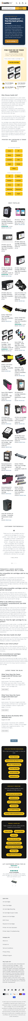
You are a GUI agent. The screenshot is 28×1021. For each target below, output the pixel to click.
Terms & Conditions (8, 948)
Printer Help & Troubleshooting (11, 931)
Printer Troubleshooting (14, 764)
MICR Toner (6, 920)
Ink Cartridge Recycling (9, 909)
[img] (14, 866)
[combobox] (8, 8)
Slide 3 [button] (14, 563)
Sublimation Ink (14, 776)
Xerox (9, 184)
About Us (5, 940)
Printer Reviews (14, 757)
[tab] (12, 563)
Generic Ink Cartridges (9, 916)
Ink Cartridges (6, 901)
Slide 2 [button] (13, 563)
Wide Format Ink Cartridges (14, 794)
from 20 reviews (13, 867)
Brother (18, 155)
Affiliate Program (7, 955)
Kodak (18, 164)
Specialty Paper (19, 831)
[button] (13, 885)
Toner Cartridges (7, 905)
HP (18, 150)
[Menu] (25, 3)
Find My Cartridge (21, 8)
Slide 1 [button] (12, 563)
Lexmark (9, 159)
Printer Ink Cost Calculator (10, 927)
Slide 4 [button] (16, 563)
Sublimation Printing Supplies (14, 847)
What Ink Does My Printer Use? (14, 760)
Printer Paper (8, 831)
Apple (9, 164)
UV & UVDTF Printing (14, 809)
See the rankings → (12, 41)
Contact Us (6, 944)
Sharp (14, 168)
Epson (9, 155)
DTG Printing (14, 805)
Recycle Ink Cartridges (9, 923)
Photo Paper (14, 850)
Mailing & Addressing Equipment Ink (14, 813)
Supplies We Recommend (14, 854)
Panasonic (18, 189)
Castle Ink (8, 1001)
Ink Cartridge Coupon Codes (10, 912)
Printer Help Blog (14, 768)
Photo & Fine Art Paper (14, 839)
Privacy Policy (6, 951)
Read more (5, 689)
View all (14, 740)
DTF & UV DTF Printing (14, 802)
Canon (9, 150)
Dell (19, 159)
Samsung (9, 189)
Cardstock (14, 835)
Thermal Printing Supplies (14, 843)
